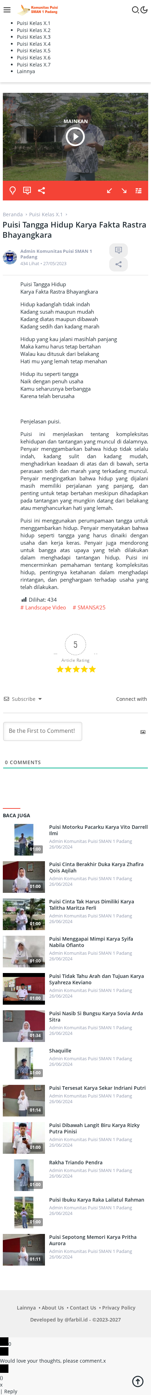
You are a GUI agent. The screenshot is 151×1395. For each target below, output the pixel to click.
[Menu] (9, 10)
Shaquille (60, 1051)
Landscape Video (45, 607)
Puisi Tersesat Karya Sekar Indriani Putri (97, 1088)
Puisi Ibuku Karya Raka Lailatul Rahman (96, 1200)
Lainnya (26, 1307)
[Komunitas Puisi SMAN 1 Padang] (37, 9)
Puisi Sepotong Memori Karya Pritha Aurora (93, 1240)
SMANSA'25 (92, 607)
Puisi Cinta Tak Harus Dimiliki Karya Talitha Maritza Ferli (91, 904)
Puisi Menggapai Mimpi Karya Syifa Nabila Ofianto (91, 942)
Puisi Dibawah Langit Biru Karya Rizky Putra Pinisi (94, 1128)
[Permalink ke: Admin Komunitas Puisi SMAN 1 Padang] (10, 256)
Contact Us (83, 1307)
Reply (10, 1391)
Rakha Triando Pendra (76, 1162)
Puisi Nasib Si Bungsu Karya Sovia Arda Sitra (96, 1016)
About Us (53, 1307)
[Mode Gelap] (144, 10)
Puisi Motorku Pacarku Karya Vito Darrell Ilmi (98, 830)
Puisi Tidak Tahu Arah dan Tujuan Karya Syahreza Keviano (96, 979)
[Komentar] (27, 190)
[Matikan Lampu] (12, 190)
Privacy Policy (119, 1307)
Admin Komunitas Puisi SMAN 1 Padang (56, 254)
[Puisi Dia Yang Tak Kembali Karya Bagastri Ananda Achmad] (109, 190)
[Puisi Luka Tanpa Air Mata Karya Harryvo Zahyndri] (124, 190)
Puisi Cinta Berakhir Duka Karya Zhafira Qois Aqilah (96, 867)
